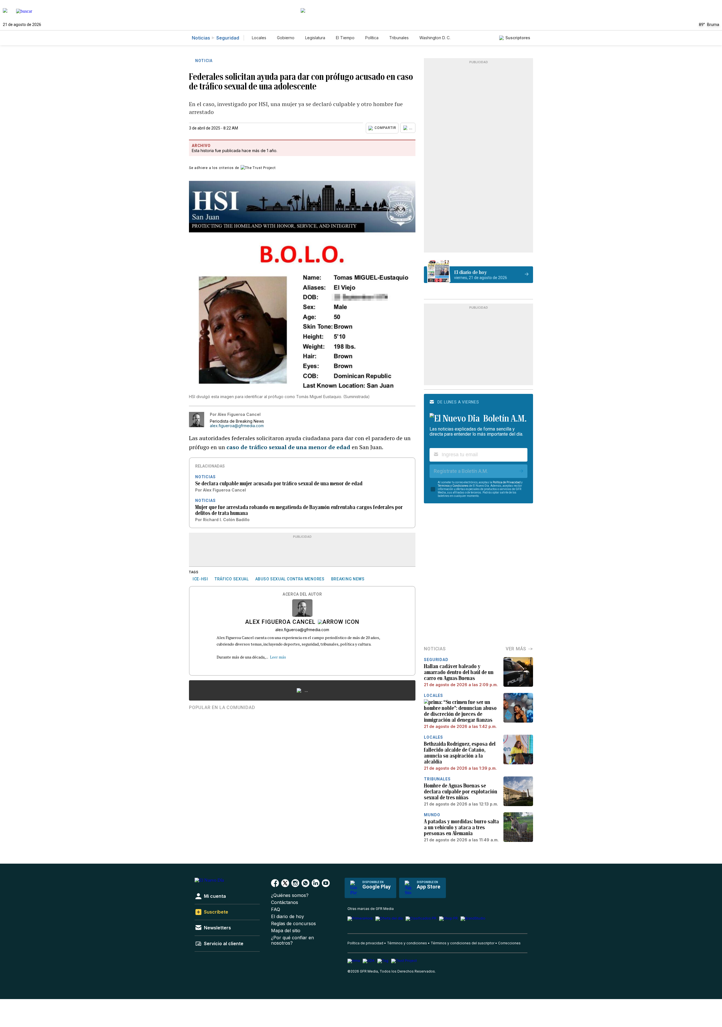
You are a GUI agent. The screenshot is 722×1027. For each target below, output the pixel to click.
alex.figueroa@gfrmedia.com (237, 425)
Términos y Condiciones (453, 485)
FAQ (275, 909)
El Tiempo (345, 37)
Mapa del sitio (285, 930)
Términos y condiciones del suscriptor (462, 943)
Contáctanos (284, 902)
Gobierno (285, 37)
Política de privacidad (365, 943)
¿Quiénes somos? (290, 895)
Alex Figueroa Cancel (280, 622)
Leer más (278, 657)
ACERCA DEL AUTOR (302, 594)
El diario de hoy (287, 916)
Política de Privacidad (507, 482)
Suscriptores (517, 37)
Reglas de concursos (293, 923)
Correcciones (509, 943)
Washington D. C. (434, 37)
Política (371, 37)
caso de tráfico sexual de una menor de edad (288, 447)
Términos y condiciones (407, 943)
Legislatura (315, 37)
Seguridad (227, 38)
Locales (259, 37)
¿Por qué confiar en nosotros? (292, 940)
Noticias (201, 38)
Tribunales (399, 37)
